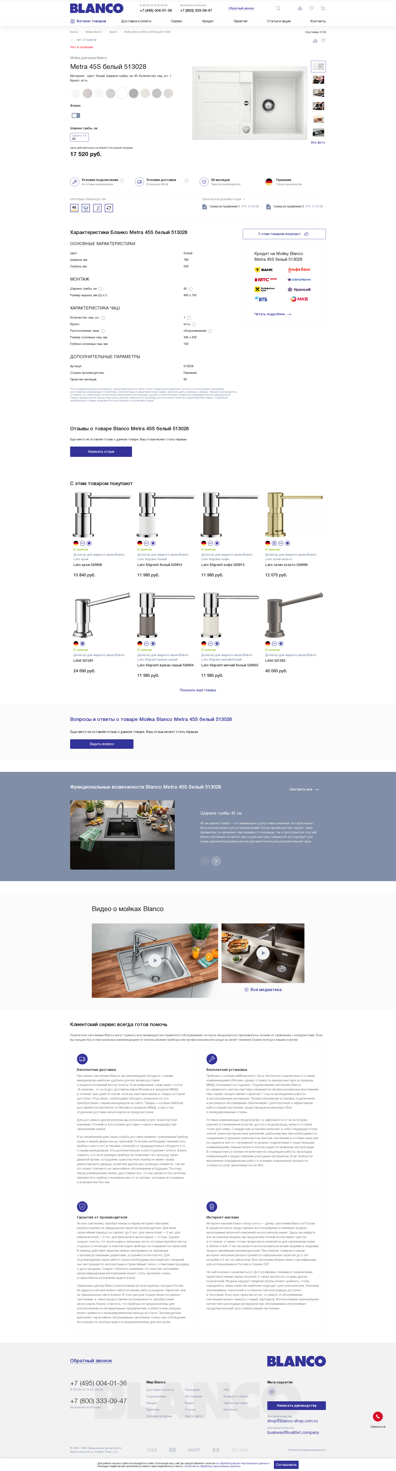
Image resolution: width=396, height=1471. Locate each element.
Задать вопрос (102, 744)
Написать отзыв (101, 451)
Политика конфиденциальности (307, 1450)
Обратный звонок (241, 8)
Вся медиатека (266, 989)
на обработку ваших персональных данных (242, 1463)
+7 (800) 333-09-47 (196, 10)
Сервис (176, 21)
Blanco (74, 32)
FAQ (226, 1389)
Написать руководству (296, 1405)
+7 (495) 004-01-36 (156, 10)
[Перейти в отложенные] (311, 8)
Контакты (318, 21)
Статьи (190, 1409)
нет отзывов (87, 39)
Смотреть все (300, 789)
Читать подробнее (269, 314)
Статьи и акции (279, 21)
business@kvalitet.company (293, 1432)
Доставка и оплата (136, 21)
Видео (189, 1403)
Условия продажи (159, 1416)
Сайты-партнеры (236, 1403)
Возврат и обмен (236, 1396)
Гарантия (240, 21)
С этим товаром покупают (279, 234)
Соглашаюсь (286, 1464)
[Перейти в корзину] (323, 8)
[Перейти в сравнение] (299, 8)
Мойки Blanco (94, 32)
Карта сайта (194, 1416)
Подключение (156, 1396)
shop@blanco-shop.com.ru (292, 1421)
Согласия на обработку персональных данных (212, 1466)
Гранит (113, 32)
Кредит (208, 21)
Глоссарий (192, 1389)
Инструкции (193, 1396)
